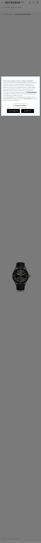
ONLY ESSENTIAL (13, 111)
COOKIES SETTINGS (20, 105)
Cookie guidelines (32, 92)
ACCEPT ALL (27, 111)
